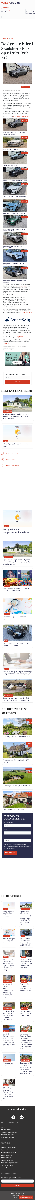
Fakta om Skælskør (6, 1155)
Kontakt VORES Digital (8, 1135)
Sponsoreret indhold (7, 1165)
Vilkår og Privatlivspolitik (8, 1132)
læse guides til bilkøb (21, 286)
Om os (3, 1127)
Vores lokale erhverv (7, 1150)
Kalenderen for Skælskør (8, 1152)
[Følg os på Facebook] (13, 1117)
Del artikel (24, 87)
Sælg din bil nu (27, 312)
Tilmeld (17, 382)
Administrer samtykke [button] (7, 1137)
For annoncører (5, 1129)
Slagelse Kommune (7, 1160)
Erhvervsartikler (6, 1157)
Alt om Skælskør (6, 1168)
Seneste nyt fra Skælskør (8, 1147)
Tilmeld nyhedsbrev (26, 1197)
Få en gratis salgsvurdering (9, 1163)
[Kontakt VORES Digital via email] (22, 1117)
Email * (6, 830)
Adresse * (6, 837)
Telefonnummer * (9, 822)
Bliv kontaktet (10, 853)
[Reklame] (17, 359)
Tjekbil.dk (6, 343)
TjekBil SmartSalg (23, 337)
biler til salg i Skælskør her (21, 116)
